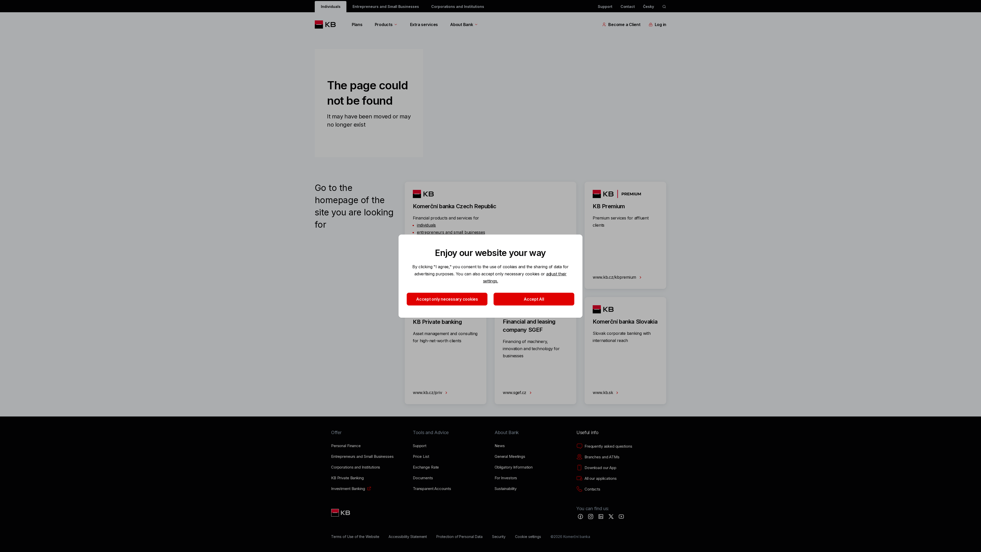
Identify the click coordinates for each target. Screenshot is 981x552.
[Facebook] (580, 516)
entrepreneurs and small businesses (451, 232)
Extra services (424, 24)
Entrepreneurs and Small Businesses (386, 6)
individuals (426, 225)
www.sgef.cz (515, 392)
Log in (660, 24)
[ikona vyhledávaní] (664, 7)
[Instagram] (591, 516)
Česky (648, 6)
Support (605, 6)
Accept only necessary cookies (447, 299)
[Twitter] (611, 516)
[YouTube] (621, 516)
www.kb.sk (603, 392)
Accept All (534, 299)
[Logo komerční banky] (327, 24)
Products (384, 24)
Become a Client (624, 24)
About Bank (461, 24)
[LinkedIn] (601, 516)
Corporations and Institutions (457, 6)
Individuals (330, 6)
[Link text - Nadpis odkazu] (341, 513)
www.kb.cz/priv (428, 392)
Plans (357, 24)
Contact (628, 6)
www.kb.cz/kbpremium (615, 277)
